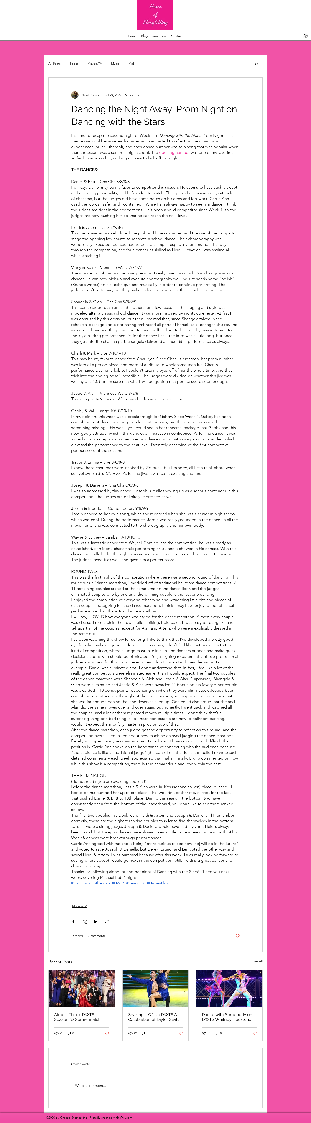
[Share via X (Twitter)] (84, 922)
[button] (257, 64)
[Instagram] (305, 35)
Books (74, 63)
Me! (131, 63)
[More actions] (237, 95)
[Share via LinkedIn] (96, 922)
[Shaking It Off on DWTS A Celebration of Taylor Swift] (156, 988)
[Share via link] (107, 922)
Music (115, 63)
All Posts (54, 63)
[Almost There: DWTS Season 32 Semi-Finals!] (82, 988)
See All (257, 961)
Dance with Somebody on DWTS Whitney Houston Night (227, 1017)
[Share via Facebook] (73, 922)
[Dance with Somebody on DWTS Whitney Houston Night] (229, 988)
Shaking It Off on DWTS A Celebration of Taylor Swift (153, 1017)
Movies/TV (94, 63)
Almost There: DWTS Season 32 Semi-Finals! (76, 1017)
